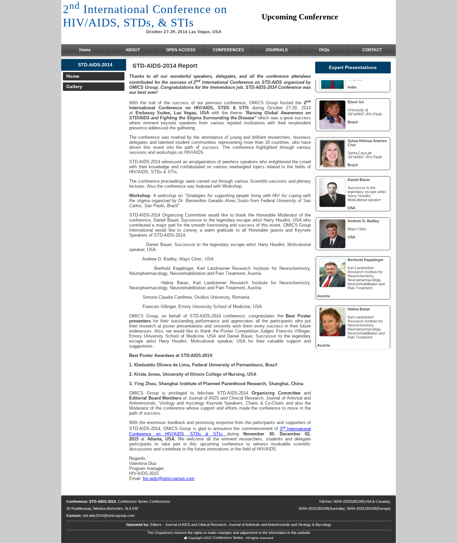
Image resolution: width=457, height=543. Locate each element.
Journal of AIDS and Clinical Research (195, 525)
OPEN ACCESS (180, 50)
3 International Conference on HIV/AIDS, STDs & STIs (220, 431)
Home (85, 50)
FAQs (324, 50)
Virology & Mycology (314, 525)
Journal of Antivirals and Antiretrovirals (259, 525)
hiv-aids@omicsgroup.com (168, 478)
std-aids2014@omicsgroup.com (108, 516)
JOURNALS (276, 50)
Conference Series (228, 538)
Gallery (74, 86)
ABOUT (132, 50)
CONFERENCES (228, 50)
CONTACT (372, 50)
